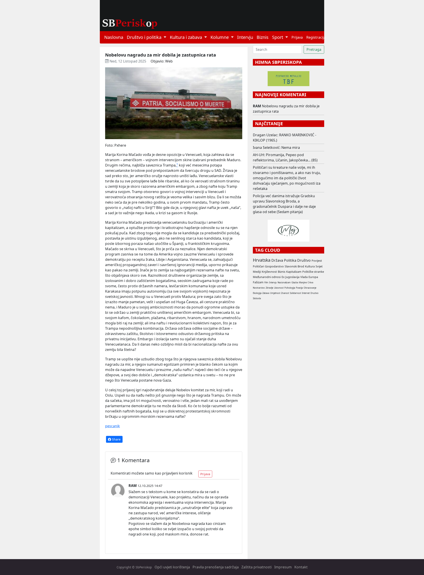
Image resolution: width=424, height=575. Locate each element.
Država (277, 260)
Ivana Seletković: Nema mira (276, 147)
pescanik (112, 426)
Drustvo (314, 293)
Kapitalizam (293, 272)
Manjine (303, 282)
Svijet (319, 266)
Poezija (299, 287)
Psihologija (289, 287)
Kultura (310, 266)
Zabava (265, 293)
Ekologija (257, 293)
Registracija (316, 37)
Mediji (257, 272)
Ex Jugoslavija (290, 277)
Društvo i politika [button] (145, 37)
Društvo (304, 260)
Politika (290, 260)
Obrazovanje (310, 287)
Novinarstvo (259, 287)
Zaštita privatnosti (256, 567)
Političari (258, 266)
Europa (313, 277)
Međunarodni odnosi (267, 277)
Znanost (285, 293)
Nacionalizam (284, 282)
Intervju (245, 37)
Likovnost (279, 287)
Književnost (269, 272)
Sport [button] (278, 37)
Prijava (297, 37)
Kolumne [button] (220, 37)
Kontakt (301, 567)
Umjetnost (275, 293)
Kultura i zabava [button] (186, 37)
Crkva (310, 282)
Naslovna (113, 37)
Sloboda (257, 298)
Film (266, 282)
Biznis (263, 37)
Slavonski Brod (294, 266)
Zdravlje (269, 287)
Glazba (295, 282)
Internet (306, 293)
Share (116, 439)
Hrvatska (262, 260)
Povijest (317, 261)
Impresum (283, 567)
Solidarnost (295, 293)
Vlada (304, 277)
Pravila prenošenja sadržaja (216, 567)
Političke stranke (313, 272)
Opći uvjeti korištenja (172, 567)
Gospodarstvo (274, 266)
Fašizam (258, 282)
